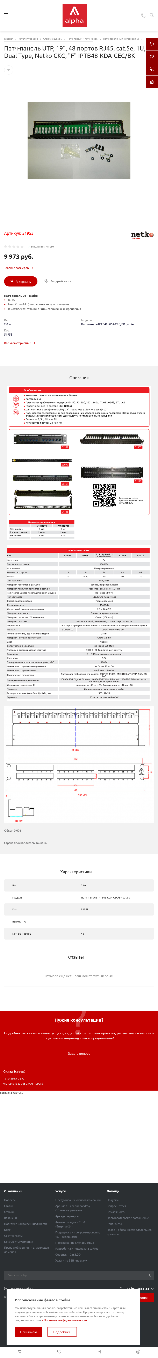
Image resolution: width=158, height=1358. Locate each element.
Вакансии (10, 1217)
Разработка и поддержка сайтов (77, 1248)
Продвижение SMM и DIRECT (74, 1242)
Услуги (60, 1191)
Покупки (112, 1200)
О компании (13, 1191)
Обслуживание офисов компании (78, 1200)
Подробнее (62, 1332)
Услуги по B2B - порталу (71, 1260)
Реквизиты (114, 1223)
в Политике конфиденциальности (64, 1320)
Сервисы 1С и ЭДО (68, 1254)
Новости (9, 1200)
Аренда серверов (67, 1216)
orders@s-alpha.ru (22, 1288)
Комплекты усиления (18, 1241)
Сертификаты (13, 1235)
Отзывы (9, 1212)
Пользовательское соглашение (128, 1217)
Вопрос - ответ (116, 1206)
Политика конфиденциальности (25, 1223)
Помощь (113, 1191)
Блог (7, 1229)
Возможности (116, 1212)
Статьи (8, 1206)
